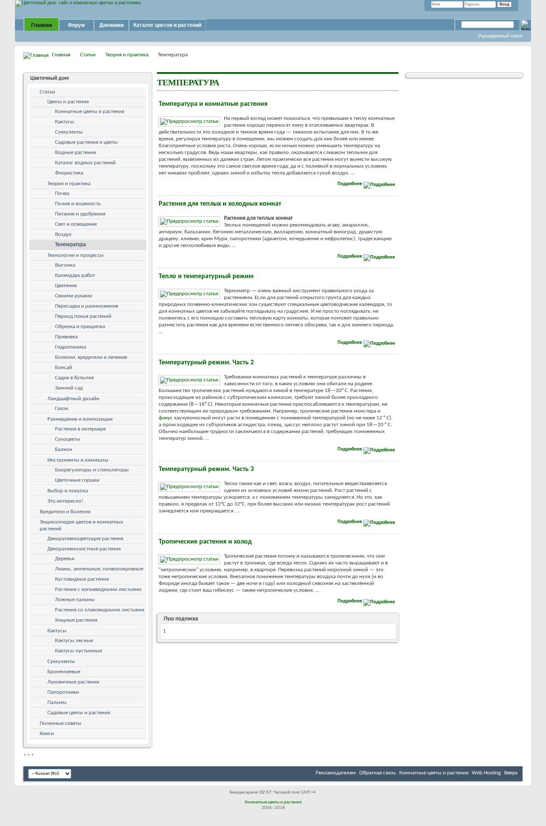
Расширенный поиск (500, 35)
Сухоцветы (67, 439)
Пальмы (57, 702)
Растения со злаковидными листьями (99, 610)
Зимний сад (69, 388)
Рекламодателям (336, 773)
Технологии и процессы (75, 255)
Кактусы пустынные (78, 651)
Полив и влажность (78, 203)
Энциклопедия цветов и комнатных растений (81, 525)
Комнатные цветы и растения (89, 111)
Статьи (88, 55)
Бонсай (63, 367)
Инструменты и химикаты (77, 460)
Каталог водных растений (85, 163)
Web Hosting (486, 773)
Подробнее (350, 183)
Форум (76, 25)
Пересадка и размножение (86, 306)
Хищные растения (76, 620)
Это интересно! (65, 501)
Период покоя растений (83, 316)
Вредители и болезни (65, 512)
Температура (70, 244)
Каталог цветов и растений (167, 25)
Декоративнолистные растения (84, 549)
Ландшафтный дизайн (73, 398)
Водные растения (75, 152)
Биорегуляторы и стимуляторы (92, 470)
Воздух (63, 234)
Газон (61, 408)
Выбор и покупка (67, 491)
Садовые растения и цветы (86, 142)
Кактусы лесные (74, 640)
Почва (62, 193)
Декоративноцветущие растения (85, 538)
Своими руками (73, 296)
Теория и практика (126, 55)
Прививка (66, 337)
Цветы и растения (68, 102)
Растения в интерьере (80, 429)
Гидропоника (70, 347)
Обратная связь (377, 773)
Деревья (64, 558)
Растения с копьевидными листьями (98, 589)
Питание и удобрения (80, 214)
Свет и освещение (76, 224)
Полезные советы (60, 723)
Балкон (63, 449)
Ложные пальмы (75, 599)
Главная (41, 25)
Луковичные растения (73, 682)
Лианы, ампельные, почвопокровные (99, 569)
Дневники (111, 25)
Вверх (511, 773)
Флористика (69, 173)
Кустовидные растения (82, 579)
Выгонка (65, 265)
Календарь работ (75, 275)
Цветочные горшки (77, 480)
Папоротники (63, 692)
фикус (166, 418)
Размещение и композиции (80, 419)
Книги (47, 733)
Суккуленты (69, 132)
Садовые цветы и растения (78, 712)
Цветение (66, 285)
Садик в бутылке (74, 378)
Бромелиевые (63, 672)
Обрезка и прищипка (80, 326)
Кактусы (64, 122)
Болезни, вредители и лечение (91, 357)
